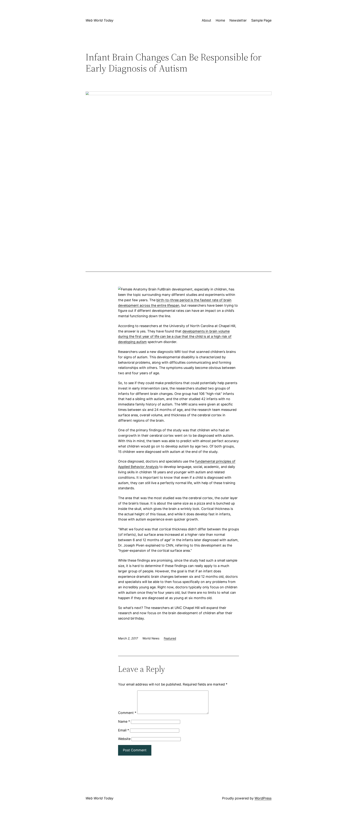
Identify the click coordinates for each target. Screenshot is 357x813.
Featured (170, 638)
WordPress (263, 798)
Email (123, 730)
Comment (127, 713)
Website (124, 739)
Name (124, 721)
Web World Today (99, 20)
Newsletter (238, 20)
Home (220, 20)
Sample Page (261, 20)
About (206, 20)
